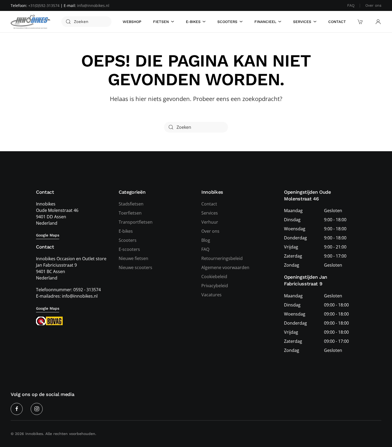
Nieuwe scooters (135, 267)
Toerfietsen (130, 213)
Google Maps (47, 235)
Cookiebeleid (214, 276)
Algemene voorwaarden (225, 267)
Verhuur (209, 222)
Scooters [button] (227, 22)
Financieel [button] (265, 22)
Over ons (373, 5)
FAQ (350, 5)
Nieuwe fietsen (133, 258)
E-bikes (126, 231)
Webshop (132, 22)
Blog (205, 240)
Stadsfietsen (131, 204)
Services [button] (302, 22)
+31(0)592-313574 (43, 5)
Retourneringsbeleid (222, 258)
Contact (337, 22)
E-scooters (129, 249)
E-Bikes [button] (193, 22)
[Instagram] (37, 409)
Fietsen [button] (161, 22)
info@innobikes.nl (93, 5)
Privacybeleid (214, 286)
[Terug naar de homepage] (31, 21)
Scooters (128, 240)
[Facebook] (17, 409)
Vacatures (211, 295)
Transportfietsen (136, 222)
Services (209, 213)
